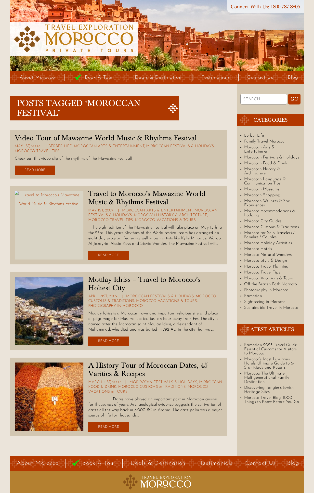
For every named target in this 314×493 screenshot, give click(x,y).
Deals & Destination (158, 77)
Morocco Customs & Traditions (152, 387)
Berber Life (60, 146)
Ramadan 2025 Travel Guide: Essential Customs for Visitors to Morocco (271, 349)
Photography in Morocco (115, 306)
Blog (293, 77)
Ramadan (253, 296)
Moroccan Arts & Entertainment (109, 146)
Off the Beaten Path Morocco (270, 284)
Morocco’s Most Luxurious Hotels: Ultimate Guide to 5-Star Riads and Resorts (269, 363)
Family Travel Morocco (264, 141)
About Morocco (37, 77)
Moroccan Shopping (262, 195)
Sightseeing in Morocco (265, 302)
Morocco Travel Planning (266, 266)
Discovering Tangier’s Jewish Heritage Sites (269, 390)
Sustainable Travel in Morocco (271, 308)
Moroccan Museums (261, 189)
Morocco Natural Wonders (268, 255)
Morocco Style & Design (265, 261)
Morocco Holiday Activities (268, 243)
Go (294, 99)
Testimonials (216, 77)
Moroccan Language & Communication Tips (265, 181)
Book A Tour (99, 77)
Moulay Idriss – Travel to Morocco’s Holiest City (144, 283)
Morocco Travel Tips (37, 151)
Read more (35, 170)
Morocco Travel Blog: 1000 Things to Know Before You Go (271, 400)
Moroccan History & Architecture (170, 215)
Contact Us (260, 77)
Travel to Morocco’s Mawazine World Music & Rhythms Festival (147, 198)
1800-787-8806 (285, 7)
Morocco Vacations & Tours (165, 220)
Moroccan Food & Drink (265, 163)
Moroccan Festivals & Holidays (180, 146)
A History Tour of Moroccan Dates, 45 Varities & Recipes (148, 369)
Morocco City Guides (262, 221)
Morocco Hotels (258, 249)
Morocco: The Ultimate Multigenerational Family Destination (266, 377)
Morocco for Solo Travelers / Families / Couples (269, 235)
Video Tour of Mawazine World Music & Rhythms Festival (106, 138)
